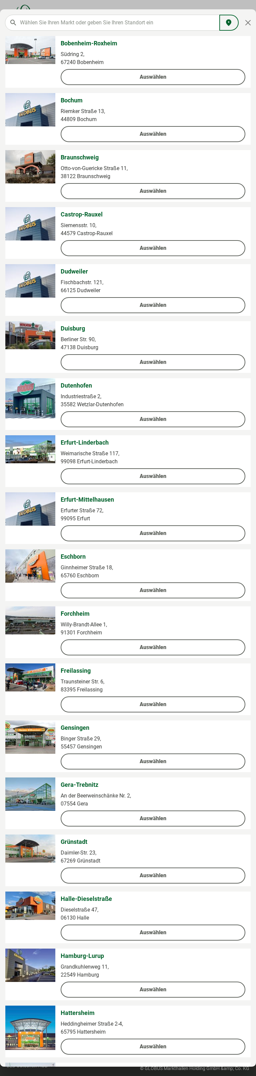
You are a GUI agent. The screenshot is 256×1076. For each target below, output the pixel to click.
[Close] (248, 22)
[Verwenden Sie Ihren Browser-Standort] (229, 23)
